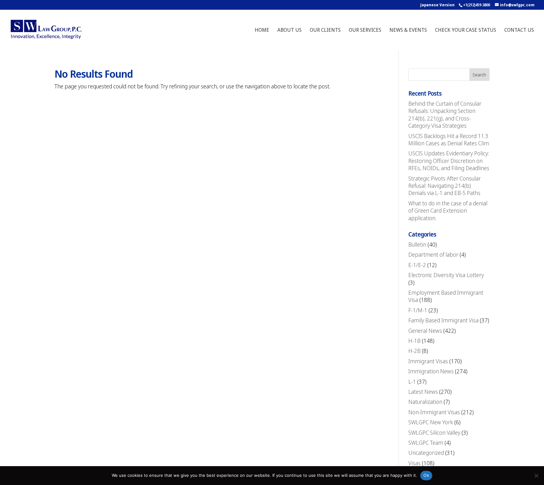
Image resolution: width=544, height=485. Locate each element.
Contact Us (519, 30)
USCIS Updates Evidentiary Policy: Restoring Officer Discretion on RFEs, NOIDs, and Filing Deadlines (448, 160)
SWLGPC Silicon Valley (434, 432)
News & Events (408, 30)
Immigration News (431, 371)
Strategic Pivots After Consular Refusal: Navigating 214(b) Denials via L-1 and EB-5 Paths (444, 186)
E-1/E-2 (417, 265)
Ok (426, 475)
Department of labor (433, 254)
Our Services (365, 30)
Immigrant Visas (428, 361)
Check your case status (465, 30)
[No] (536, 475)
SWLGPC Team (425, 442)
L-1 (412, 381)
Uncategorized (426, 452)
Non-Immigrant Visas (434, 412)
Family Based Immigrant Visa (443, 320)
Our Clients (325, 30)
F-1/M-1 (417, 310)
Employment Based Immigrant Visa (445, 296)
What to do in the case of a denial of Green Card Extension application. (447, 210)
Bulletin (417, 244)
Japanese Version (437, 5)
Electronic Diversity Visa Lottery (446, 275)
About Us (289, 30)
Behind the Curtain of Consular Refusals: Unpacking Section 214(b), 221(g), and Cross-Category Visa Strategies (444, 114)
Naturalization (425, 401)
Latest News (423, 391)
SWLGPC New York (430, 422)
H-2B (414, 350)
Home (262, 30)
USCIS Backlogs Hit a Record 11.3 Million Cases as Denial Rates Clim (448, 139)
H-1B (414, 340)
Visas (414, 463)
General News (425, 330)
